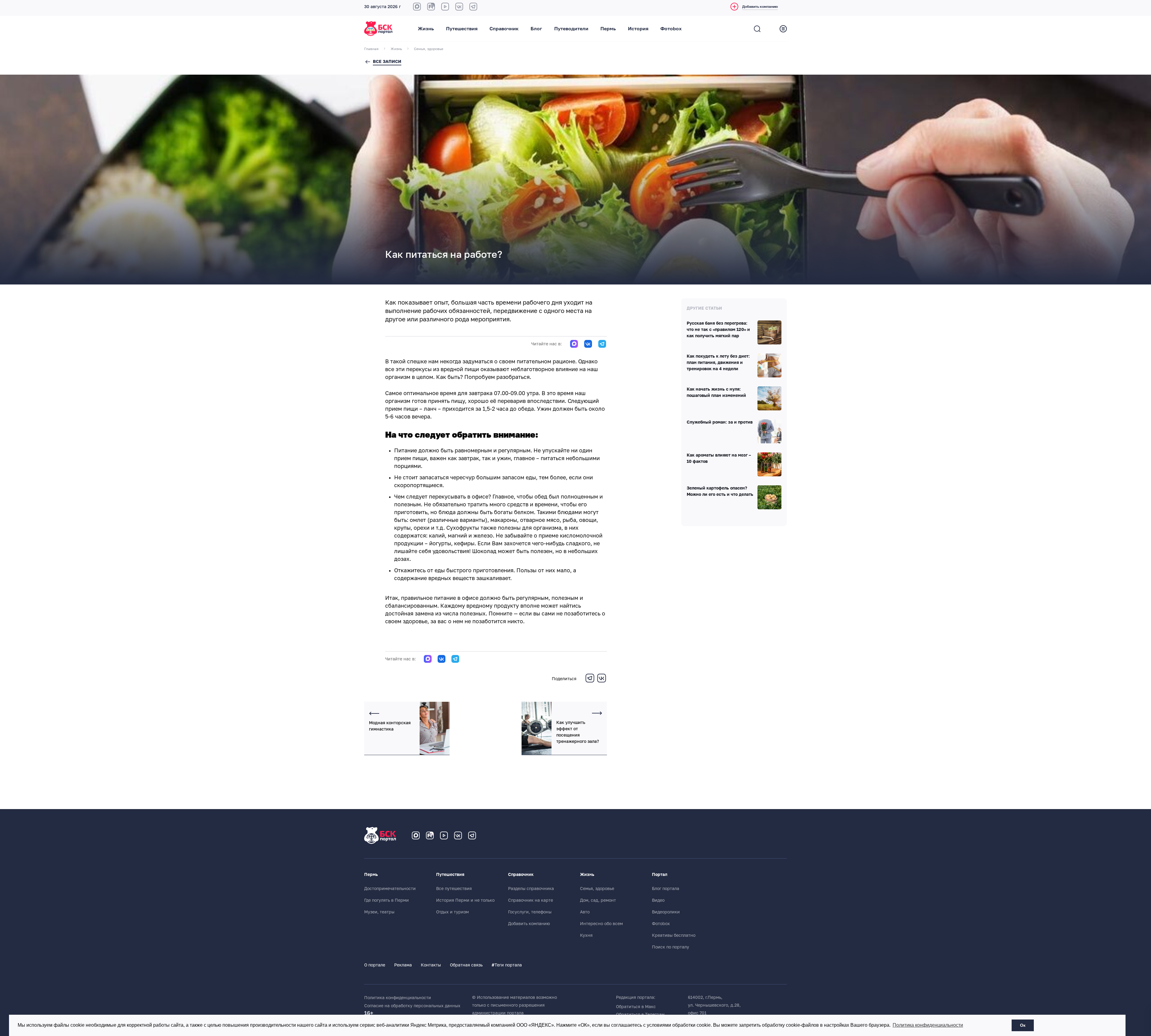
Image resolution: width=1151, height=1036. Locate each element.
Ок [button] (1022, 1025)
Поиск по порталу (670, 947)
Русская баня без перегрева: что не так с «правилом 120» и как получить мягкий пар (718, 329)
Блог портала (665, 888)
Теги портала (507, 965)
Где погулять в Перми (386, 900)
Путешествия (461, 28)
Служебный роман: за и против (720, 422)
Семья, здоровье (597, 888)
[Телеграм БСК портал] (472, 835)
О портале (374, 965)
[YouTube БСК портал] (444, 835)
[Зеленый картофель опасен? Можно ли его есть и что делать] (769, 497)
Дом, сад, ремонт (598, 900)
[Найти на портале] (757, 28)
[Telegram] (589, 682)
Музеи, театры (379, 911)
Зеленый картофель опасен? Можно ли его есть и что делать (720, 491)
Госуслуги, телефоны (530, 911)
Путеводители (571, 28)
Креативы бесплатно (673, 935)
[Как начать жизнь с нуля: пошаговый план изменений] (769, 398)
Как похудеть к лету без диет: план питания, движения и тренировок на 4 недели (718, 362)
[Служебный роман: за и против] (769, 431)
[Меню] (783, 28)
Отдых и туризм (452, 911)
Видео (658, 900)
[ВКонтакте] (601, 682)
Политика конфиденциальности (397, 997)
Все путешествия (454, 888)
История (638, 28)
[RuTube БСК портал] (431, 6)
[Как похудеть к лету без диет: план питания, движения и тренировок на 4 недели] (769, 365)
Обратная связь (466, 965)
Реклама (403, 965)
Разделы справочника (531, 888)
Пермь (608, 28)
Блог (536, 28)
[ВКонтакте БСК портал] (459, 6)
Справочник (504, 28)
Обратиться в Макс (636, 1006)
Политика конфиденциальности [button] (928, 1025)
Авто (585, 911)
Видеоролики (666, 911)
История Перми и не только (465, 900)
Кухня (586, 935)
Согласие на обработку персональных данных (412, 1005)
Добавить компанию (529, 923)
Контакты (431, 965)
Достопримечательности (390, 888)
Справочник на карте (530, 900)
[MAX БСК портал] (417, 6)
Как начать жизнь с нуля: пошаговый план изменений (716, 392)
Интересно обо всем (601, 923)
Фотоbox (671, 28)
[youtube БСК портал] (445, 6)
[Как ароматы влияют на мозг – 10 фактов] (769, 464)
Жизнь (426, 28)
